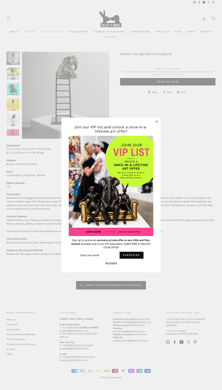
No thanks (111, 263)
